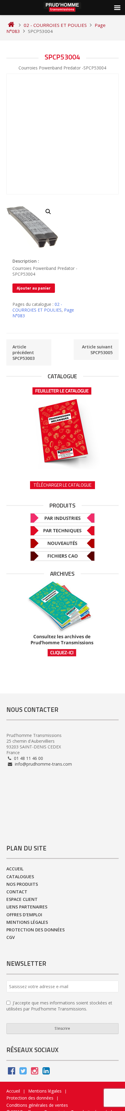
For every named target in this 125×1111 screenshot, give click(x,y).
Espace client (22, 899)
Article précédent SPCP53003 (23, 352)
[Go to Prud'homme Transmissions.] (11, 25)
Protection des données (35, 930)
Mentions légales (27, 922)
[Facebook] (11, 1072)
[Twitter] (23, 1072)
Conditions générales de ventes (37, 1105)
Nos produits (22, 884)
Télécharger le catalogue (62, 485)
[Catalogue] (62, 426)
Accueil (14, 869)
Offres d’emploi (24, 914)
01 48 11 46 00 (28, 758)
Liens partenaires (26, 907)
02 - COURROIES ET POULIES (37, 307)
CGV (10, 937)
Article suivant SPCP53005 (97, 349)
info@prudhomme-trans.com (43, 764)
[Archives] (62, 619)
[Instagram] (34, 1072)
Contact (16, 892)
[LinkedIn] (46, 1072)
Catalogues (20, 876)
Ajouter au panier (34, 288)
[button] (48, 211)
